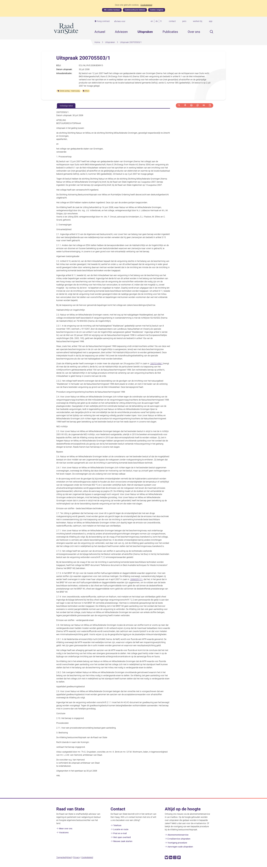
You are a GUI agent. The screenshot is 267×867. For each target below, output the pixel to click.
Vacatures (64, 832)
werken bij (197, 21)
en (152, 21)
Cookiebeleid (146, 5)
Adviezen (121, 32)
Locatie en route (120, 829)
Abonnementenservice (178, 835)
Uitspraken (145, 32)
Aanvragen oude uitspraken (180, 846)
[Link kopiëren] (197, 105)
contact (172, 21)
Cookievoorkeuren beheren (135, 10)
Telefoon (117, 825)
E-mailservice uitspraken (179, 838)
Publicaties (170, 32)
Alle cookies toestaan (112, 10)
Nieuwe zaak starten (122, 841)
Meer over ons (65, 828)
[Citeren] (204, 105)
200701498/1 (156, 363)
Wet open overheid (122, 837)
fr (161, 21)
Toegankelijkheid (64, 857)
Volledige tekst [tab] (66, 105)
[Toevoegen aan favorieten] (185, 105)
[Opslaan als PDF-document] (210, 105)
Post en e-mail (120, 833)
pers (184, 21)
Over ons (194, 32)
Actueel (99, 32)
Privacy (76, 857)
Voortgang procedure (177, 842)
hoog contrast (103, 21)
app (210, 21)
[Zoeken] (179, 105)
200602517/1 (136, 579)
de (157, 21)
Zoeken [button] (211, 31)
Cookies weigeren (156, 10)
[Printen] (191, 105)
